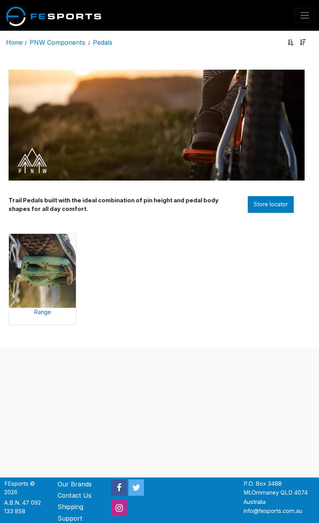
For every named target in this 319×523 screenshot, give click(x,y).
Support (70, 518)
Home (14, 42)
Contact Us (74, 495)
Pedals (102, 42)
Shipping (70, 507)
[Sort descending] (303, 43)
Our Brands (75, 484)
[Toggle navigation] (305, 15)
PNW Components (57, 42)
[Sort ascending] (291, 43)
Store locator (271, 204)
